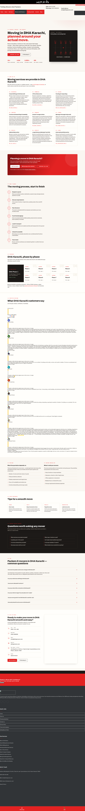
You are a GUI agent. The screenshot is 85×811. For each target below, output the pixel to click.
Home (2, 11)
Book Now (2, 682)
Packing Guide (30, 11)
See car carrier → (12, 143)
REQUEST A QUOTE (80, 5)
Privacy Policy (3, 724)
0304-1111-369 (51, 6)
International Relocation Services (6, 747)
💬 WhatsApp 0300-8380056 (28, 166)
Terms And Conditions (4, 727)
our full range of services (38, 84)
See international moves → (61, 143)
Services (11, 11)
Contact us (2, 721)
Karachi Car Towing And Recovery (6, 758)
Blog (41, 11)
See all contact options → (30, 169)
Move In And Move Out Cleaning (6, 761)
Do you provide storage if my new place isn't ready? (20, 592)
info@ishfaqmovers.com (17, 639)
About (6, 11)
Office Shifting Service (4, 745)
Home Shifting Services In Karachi (6, 742)
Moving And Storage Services (6, 756)
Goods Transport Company (5, 751)
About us (2, 716)
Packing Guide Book (4, 719)
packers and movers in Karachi (31, 285)
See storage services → (60, 125)
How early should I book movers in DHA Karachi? (19, 602)
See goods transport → (37, 125)
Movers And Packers (20, 11)
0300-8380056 (55, 8)
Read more (19, 452)
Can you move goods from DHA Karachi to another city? (21, 597)
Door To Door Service (4, 749)
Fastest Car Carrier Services (5, 754)
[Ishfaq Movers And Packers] (10, 7)
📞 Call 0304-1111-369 (14, 54)
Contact (37, 11)
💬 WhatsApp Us (25, 54)
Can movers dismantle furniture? (15, 583)
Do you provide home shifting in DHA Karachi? (18, 578)
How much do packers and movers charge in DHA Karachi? (21, 569)
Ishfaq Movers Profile (4, 729)
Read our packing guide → (61, 107)
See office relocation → (37, 104)
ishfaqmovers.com (15, 644)
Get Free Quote (15, 166)
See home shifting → (13, 107)
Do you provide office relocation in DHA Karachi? (19, 588)
